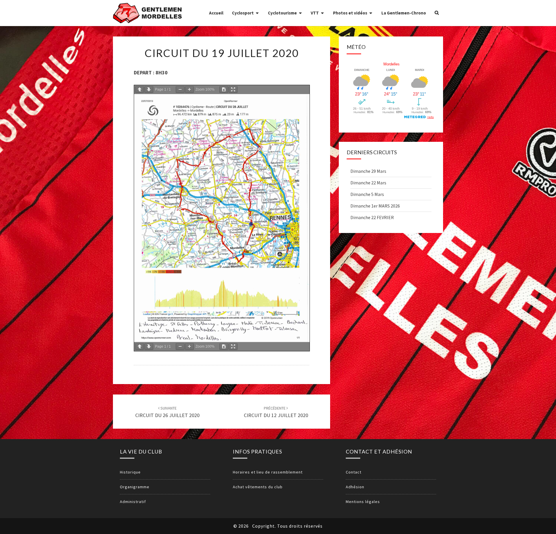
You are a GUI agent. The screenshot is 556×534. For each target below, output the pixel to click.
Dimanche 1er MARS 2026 (375, 206)
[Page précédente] (139, 89)
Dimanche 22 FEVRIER (372, 217)
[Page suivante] (149, 89)
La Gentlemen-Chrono (403, 13)
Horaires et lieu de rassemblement (268, 472)
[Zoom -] (180, 89)
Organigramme (134, 486)
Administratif (133, 501)
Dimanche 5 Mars (367, 194)
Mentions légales (363, 501)
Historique (130, 472)
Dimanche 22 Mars (368, 183)
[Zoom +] (189, 89)
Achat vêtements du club (258, 486)
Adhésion (355, 486)
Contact (353, 472)
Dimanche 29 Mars (368, 171)
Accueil (216, 13)
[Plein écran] (233, 89)
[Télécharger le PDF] (224, 89)
